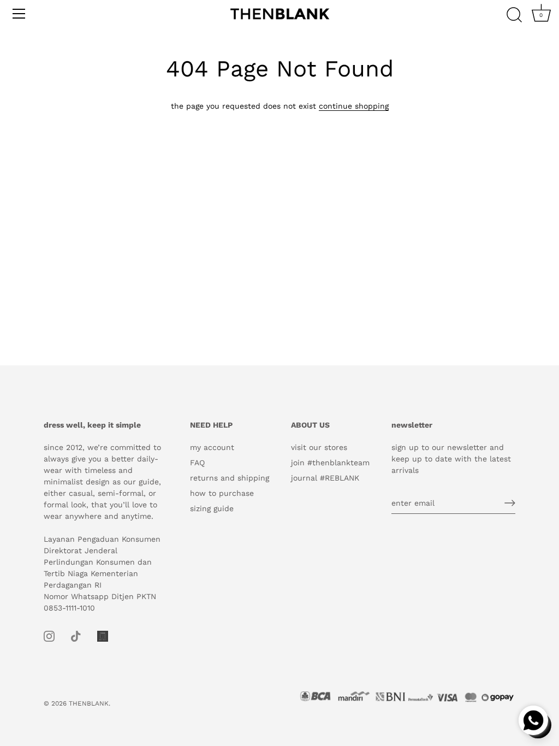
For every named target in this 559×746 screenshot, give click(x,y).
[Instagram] (49, 635)
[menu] (19, 14)
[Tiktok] (75, 635)
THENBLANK (89, 703)
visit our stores (319, 447)
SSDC (82, 713)
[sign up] (509, 503)
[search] (514, 15)
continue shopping (354, 106)
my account (212, 447)
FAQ (197, 462)
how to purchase (222, 493)
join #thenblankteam (330, 462)
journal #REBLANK (325, 477)
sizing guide (212, 508)
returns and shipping (229, 477)
